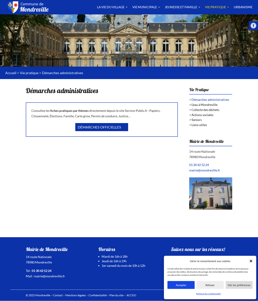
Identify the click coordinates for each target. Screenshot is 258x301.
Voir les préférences (239, 285)
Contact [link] (58, 295)
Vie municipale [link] (144, 7)
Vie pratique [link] (215, 7)
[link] (253, 25)
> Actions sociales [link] (201, 115)
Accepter (181, 285)
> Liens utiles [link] (198, 125)
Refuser (210, 285)
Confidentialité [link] (97, 295)
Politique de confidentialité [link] (208, 293)
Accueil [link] (10, 73)
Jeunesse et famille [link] (181, 7)
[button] (251, 261)
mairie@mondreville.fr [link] (204, 170)
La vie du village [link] (110, 7)
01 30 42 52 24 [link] (199, 165)
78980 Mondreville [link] (202, 157)
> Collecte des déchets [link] (204, 110)
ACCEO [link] (131, 295)
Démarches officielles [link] (99, 127)
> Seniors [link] (195, 120)
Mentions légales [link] (75, 295)
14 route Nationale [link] (202, 151)
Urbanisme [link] (243, 7)
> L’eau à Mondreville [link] (203, 105)
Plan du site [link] (116, 295)
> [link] (209, 100)
